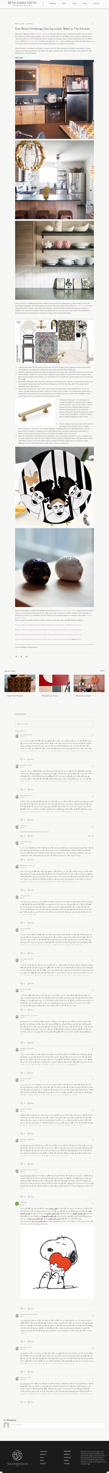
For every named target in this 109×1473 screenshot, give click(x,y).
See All (102, 671)
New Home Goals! (83, 696)
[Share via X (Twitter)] (21, 657)
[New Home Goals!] (89, 683)
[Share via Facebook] (16, 657)
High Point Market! (15, 696)
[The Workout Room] (54, 683)
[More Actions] (92, 736)
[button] (57, 1262)
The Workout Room (50, 696)
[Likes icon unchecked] (21, 759)
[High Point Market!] (19, 683)
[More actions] (92, 23)
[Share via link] (27, 657)
